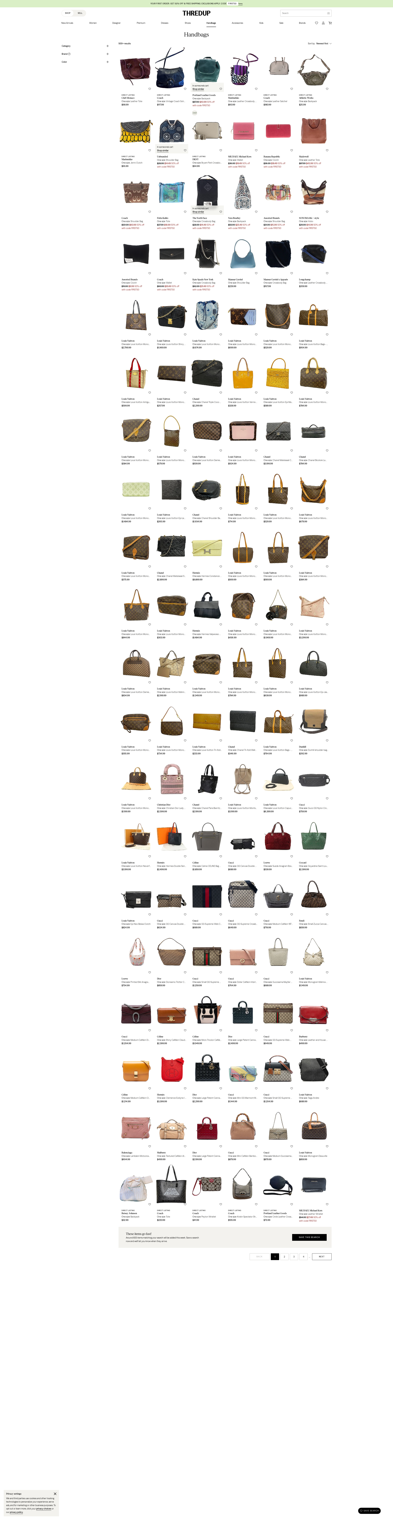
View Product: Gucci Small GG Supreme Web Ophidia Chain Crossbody (207, 960)
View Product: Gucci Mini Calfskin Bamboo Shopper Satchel (243, 1134)
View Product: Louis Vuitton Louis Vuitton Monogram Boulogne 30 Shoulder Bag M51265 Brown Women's (314, 496)
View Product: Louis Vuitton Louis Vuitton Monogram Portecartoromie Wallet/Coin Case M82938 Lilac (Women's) (243, 322)
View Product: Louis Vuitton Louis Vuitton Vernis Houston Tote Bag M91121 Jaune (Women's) (243, 380)
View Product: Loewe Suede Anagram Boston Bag (278, 844)
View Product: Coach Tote (172, 1194)
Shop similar (198, 89)
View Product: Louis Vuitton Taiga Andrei (314, 1076)
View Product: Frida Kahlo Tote (172, 201)
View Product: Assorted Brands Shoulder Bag (278, 201)
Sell (80, 13)
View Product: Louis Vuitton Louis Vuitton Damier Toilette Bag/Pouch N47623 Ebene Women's (207, 438)
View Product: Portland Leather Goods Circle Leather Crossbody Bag (278, 1194)
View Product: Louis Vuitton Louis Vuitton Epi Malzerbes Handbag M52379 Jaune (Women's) (278, 380)
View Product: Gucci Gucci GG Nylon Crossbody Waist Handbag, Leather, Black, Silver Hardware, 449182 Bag (314, 786)
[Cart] (330, 23)
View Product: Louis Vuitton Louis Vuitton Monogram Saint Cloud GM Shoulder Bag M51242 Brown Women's (136, 438)
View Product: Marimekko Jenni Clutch (136, 140)
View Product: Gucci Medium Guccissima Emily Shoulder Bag (278, 1134)
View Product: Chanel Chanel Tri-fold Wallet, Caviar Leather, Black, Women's (243, 728)
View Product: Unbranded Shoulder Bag (172, 140)
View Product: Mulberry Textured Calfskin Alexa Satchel (172, 1134)
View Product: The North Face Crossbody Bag (207, 201)
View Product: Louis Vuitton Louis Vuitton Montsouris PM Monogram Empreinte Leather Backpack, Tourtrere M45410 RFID (243, 786)
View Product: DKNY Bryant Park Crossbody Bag (207, 140)
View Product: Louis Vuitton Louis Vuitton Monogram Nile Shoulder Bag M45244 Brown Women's (207, 670)
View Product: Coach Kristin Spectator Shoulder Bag (243, 1194)
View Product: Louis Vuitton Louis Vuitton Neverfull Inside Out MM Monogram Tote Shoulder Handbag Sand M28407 (136, 844)
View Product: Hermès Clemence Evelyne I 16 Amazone (172, 1076)
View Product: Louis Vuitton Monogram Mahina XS (314, 960)
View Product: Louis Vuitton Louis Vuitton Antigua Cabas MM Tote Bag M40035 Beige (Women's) (136, 380)
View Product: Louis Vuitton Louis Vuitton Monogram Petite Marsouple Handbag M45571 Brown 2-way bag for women (278, 612)
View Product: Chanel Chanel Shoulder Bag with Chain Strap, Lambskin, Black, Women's (207, 496)
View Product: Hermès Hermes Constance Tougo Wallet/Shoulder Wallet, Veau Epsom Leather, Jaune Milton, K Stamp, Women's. (207, 554)
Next (322, 1256)
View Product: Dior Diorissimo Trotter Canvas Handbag (172, 960)
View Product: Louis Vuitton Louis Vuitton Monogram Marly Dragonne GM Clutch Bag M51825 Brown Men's (136, 728)
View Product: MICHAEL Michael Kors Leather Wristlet (314, 1194)
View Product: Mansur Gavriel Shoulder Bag (243, 262)
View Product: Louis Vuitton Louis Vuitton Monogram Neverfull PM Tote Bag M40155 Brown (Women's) (136, 612)
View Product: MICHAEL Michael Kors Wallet (243, 140)
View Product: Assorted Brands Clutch (136, 262)
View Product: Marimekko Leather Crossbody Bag (243, 78)
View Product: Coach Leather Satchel (278, 78)
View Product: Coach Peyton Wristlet (207, 1194)
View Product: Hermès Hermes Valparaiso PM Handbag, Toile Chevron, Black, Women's (207, 612)
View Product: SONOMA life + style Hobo (314, 201)
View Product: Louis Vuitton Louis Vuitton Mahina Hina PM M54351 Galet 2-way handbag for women (172, 670)
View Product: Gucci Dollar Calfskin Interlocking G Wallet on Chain (243, 960)
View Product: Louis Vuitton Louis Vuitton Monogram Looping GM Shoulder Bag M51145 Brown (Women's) (278, 322)
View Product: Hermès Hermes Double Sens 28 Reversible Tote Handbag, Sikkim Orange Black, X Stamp (172, 844)
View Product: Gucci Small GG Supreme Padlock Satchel (278, 1076)
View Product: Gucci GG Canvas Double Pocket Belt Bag (243, 844)
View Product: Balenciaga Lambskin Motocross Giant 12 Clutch (136, 1134)
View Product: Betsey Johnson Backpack (136, 1194)
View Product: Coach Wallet (172, 262)
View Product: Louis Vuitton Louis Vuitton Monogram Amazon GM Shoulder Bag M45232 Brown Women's (243, 612)
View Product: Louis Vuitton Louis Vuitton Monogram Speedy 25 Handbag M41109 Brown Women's (314, 380)
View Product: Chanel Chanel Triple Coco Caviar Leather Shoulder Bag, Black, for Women (207, 380)
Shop (67, 13)
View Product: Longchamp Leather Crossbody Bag (314, 262)
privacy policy (16, 1512)
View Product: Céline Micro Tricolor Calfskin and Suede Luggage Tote (207, 1018)
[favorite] (150, 89)
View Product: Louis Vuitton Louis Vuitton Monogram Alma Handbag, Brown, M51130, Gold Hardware (136, 786)
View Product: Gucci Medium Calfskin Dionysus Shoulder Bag (136, 1018)
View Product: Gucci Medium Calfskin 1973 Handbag (278, 902)
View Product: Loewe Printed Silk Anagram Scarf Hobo (136, 960)
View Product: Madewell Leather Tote (314, 140)
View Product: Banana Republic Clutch (278, 140)
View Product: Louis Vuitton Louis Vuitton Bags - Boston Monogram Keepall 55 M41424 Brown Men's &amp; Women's (314, 322)
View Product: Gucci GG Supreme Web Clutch (207, 902)
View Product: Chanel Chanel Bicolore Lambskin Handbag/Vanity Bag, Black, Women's (314, 438)
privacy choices (43, 1508)
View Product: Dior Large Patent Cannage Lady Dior (243, 1018)
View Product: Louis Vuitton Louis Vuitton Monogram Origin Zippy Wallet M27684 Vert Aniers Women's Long (136, 496)
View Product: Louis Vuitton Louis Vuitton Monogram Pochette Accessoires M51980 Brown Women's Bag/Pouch (172, 728)
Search (285, 13)
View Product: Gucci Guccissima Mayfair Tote (278, 960)
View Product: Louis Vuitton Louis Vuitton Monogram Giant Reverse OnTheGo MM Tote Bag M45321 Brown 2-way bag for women (136, 322)
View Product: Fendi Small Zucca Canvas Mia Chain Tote (314, 902)
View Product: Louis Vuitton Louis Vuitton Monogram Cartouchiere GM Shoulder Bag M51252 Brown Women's (136, 554)
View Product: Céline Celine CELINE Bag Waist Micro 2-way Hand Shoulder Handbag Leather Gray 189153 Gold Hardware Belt (207, 844)
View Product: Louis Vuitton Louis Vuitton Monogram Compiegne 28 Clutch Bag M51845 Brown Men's (172, 612)
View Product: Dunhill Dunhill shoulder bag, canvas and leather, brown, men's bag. (314, 728)
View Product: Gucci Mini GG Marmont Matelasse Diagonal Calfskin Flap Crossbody (243, 1076)
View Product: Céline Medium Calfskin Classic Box (136, 1076)
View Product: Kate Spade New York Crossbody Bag (207, 262)
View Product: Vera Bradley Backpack (243, 201)
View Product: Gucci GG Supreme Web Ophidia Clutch (278, 1018)
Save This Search (309, 1237)
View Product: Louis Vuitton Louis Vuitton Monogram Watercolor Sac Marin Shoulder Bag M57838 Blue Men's (207, 322)
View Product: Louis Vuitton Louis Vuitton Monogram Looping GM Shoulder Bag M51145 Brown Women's (172, 438)
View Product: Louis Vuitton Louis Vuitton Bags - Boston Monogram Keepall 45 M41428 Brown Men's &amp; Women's (278, 728)
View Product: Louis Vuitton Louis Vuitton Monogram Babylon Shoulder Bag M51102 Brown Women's (243, 554)
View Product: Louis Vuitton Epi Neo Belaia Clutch (136, 902)
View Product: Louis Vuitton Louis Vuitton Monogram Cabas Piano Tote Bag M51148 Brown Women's (278, 496)
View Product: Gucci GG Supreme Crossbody (243, 902)
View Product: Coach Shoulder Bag (136, 201)
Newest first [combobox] (322, 43)
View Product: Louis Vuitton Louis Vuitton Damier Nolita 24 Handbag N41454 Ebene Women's (136, 670)
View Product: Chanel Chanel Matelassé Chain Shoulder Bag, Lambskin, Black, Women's (278, 438)
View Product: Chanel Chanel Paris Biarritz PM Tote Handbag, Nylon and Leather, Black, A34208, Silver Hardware (207, 786)
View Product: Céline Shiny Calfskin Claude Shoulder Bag (172, 1018)
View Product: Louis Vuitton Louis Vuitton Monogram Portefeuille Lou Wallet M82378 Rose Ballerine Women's (243, 438)
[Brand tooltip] (68, 54)
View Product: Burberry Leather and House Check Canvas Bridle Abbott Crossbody (314, 1018)
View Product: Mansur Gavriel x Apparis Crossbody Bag (278, 262)
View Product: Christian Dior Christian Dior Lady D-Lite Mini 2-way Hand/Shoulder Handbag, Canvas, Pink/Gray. (172, 786)
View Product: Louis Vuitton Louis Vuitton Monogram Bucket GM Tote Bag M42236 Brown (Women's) (243, 496)
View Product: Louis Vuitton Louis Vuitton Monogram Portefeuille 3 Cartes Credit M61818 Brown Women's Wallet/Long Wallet (172, 380)
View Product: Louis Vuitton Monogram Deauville (314, 1134)
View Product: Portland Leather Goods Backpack (207, 78)
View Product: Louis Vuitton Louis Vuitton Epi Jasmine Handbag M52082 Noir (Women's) (314, 670)
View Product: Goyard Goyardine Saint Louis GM (314, 844)
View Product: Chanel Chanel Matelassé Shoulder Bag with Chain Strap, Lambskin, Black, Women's (172, 554)
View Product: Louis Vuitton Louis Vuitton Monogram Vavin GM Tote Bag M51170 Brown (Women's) (278, 670)
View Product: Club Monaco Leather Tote (136, 78)
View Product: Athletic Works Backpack (314, 78)
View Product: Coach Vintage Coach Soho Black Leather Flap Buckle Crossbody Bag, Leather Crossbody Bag (172, 78)
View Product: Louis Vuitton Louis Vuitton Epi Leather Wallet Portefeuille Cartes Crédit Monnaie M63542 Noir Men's (172, 496)
